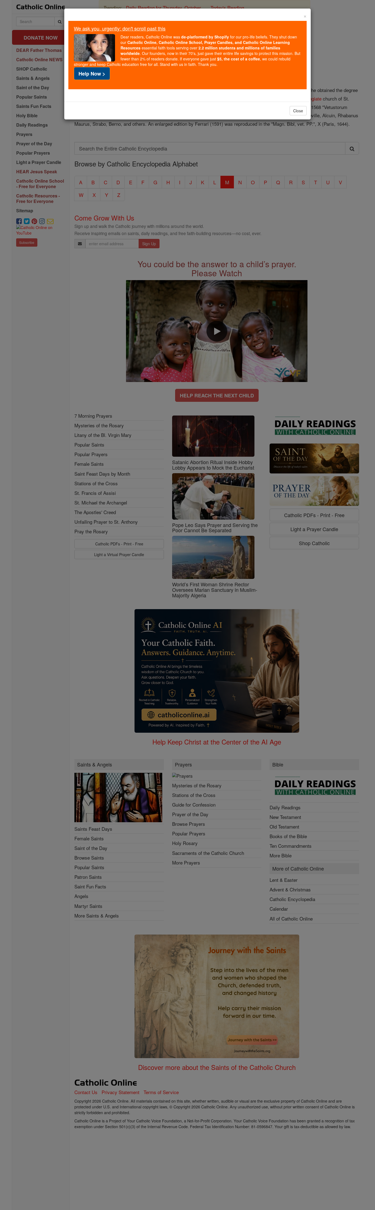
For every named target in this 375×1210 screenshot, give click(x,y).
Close (298, 110)
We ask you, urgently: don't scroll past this (120, 28)
